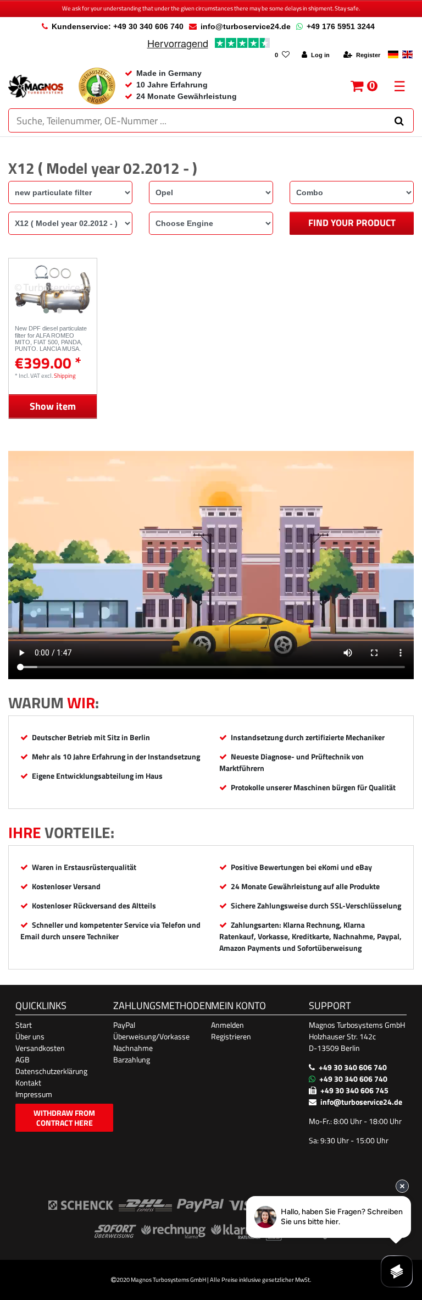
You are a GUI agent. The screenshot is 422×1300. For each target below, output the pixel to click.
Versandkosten (40, 1048)
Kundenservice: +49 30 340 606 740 (118, 26)
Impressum (33, 1094)
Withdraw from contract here (64, 1117)
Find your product (352, 223)
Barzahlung (131, 1059)
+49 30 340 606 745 (354, 1090)
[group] (53, 288)
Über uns (30, 1036)
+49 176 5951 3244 (341, 26)
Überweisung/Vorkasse (151, 1036)
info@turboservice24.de (246, 26)
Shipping (65, 375)
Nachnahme (133, 1048)
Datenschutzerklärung (51, 1071)
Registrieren (231, 1036)
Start (23, 1025)
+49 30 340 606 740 (353, 1067)
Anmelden (227, 1025)
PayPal (124, 1025)
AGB (22, 1059)
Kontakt (28, 1082)
